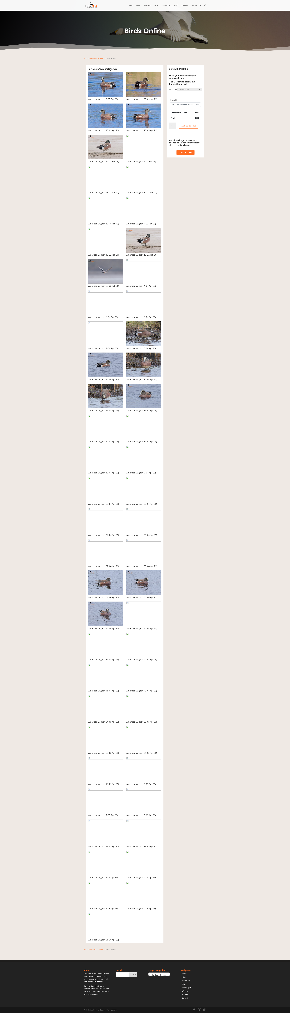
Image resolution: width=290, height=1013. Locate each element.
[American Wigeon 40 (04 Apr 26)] (143, 634)
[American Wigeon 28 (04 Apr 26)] (143, 510)
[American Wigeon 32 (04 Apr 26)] (105, 541)
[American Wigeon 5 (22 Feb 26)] (143, 136)
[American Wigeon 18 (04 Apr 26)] (105, 376)
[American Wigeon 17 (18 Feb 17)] (143, 167)
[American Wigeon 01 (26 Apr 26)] (105, 914)
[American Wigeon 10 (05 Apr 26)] (143, 127)
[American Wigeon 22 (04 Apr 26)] (105, 479)
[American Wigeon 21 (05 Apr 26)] (143, 728)
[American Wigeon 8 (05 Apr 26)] (143, 790)
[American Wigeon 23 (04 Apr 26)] (143, 479)
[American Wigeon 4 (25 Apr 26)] (143, 852)
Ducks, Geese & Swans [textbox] (158, 975)
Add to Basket (188, 125)
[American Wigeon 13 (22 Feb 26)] (143, 252)
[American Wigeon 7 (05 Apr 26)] (105, 790)
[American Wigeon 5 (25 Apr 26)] (105, 852)
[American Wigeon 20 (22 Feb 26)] (105, 283)
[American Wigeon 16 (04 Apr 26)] (105, 408)
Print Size (173, 90)
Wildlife (176, 5)
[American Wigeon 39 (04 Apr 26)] (105, 634)
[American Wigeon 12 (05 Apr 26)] (143, 821)
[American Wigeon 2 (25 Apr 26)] (143, 883)
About (138, 5)
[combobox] (159, 974)
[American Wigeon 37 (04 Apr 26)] (143, 603)
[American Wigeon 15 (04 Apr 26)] (143, 408)
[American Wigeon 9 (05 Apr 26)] (105, 96)
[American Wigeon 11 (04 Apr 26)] (143, 416)
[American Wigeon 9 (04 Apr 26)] (143, 448)
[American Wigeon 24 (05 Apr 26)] (105, 697)
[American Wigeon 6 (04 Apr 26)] (143, 292)
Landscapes (165, 5)
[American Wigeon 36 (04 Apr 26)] (105, 625)
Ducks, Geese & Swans (95, 58)
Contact (194, 5)
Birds (156, 5)
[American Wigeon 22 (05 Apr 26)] (105, 728)
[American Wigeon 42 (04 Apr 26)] (143, 665)
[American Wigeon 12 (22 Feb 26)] (105, 159)
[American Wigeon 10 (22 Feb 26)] (105, 230)
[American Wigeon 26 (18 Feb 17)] (105, 167)
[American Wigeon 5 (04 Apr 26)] (105, 292)
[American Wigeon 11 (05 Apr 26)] (105, 821)
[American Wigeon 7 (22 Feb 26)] (143, 198)
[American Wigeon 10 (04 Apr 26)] (105, 448)
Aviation (184, 5)
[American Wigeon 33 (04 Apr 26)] (143, 541)
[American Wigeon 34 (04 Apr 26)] (105, 594)
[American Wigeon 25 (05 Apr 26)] (143, 96)
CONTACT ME (185, 152)
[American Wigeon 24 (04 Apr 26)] (105, 510)
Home (130, 5)
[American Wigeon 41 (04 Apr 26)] (105, 665)
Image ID (174, 100)
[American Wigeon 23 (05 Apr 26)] (143, 697)
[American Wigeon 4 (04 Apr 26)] (143, 261)
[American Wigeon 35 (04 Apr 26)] (143, 594)
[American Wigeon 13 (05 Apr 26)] (105, 127)
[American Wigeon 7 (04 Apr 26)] (105, 323)
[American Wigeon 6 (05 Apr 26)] (143, 759)
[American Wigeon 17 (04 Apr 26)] (143, 376)
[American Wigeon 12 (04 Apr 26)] (105, 416)
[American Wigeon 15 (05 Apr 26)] (105, 759)
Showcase (147, 5)
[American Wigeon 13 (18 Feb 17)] (105, 198)
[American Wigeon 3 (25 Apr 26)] (105, 883)
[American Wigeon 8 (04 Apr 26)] (143, 345)
